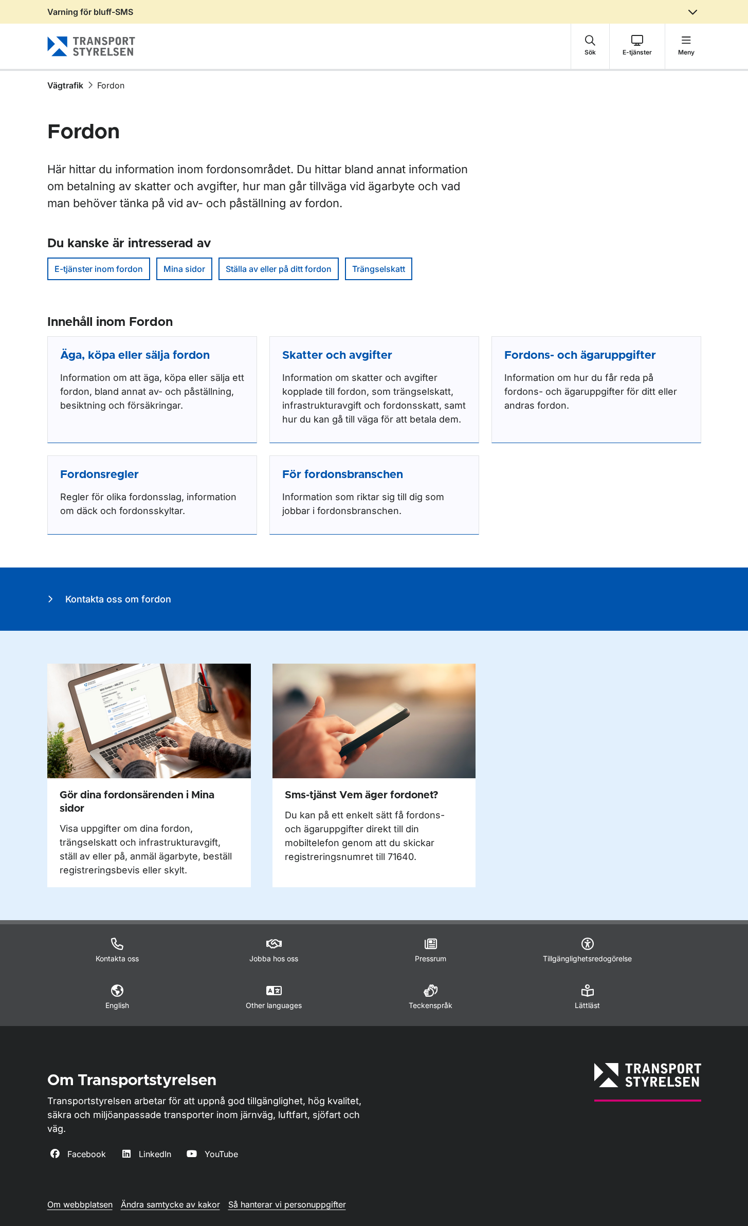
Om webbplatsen (80, 1204)
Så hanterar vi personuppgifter (287, 1204)
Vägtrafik (65, 85)
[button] (590, 46)
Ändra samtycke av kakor (170, 1204)
